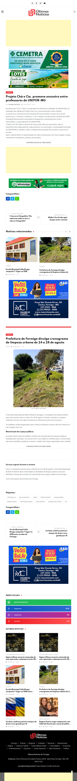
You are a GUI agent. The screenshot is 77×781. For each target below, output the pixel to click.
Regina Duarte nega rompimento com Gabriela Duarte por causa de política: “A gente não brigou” (55, 724)
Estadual (41, 743)
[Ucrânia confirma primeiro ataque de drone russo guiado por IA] (15, 707)
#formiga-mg (11, 497)
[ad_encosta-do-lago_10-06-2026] (38, 79)
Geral (23, 654)
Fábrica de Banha (46, 497)
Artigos (10, 746)
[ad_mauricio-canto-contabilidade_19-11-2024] (38, 309)
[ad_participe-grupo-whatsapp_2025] (38, 183)
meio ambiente (40, 501)
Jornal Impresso (40, 748)
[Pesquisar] (75, 12)
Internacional (10, 719)
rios (66, 501)
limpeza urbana (12, 501)
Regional (32, 743)
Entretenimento (44, 719)
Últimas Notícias (14, 104)
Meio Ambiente (54, 748)
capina (35, 497)
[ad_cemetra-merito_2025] (38, 59)
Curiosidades (55, 746)
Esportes (27, 748)
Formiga (8, 265)
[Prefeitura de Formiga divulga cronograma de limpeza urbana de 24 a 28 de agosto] (48, 674)
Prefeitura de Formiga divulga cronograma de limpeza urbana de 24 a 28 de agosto (55, 692)
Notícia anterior (17, 213)
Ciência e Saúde (22, 746)
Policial (22, 743)
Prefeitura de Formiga (54, 501)
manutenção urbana (26, 501)
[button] (66, 231)
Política (66, 748)
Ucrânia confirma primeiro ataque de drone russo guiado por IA (56, 533)
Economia (66, 746)
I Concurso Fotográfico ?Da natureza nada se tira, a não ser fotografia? (21, 218)
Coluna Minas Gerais (13, 654)
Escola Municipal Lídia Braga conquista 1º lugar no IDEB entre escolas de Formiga (19, 692)
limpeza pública (58, 497)
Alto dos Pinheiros (24, 497)
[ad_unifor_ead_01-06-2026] (38, 289)
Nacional (51, 743)
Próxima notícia (59, 215)
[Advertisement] (38, 33)
